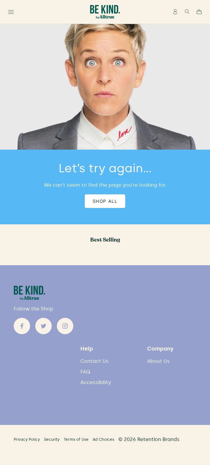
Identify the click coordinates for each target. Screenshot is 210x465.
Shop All (105, 201)
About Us (158, 361)
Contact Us (94, 361)
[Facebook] (22, 326)
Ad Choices (103, 439)
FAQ (85, 372)
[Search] (187, 12)
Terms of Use (76, 439)
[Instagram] (65, 326)
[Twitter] (43, 326)
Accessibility (95, 382)
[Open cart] (199, 12)
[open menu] (11, 12)
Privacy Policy (27, 439)
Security (52, 439)
